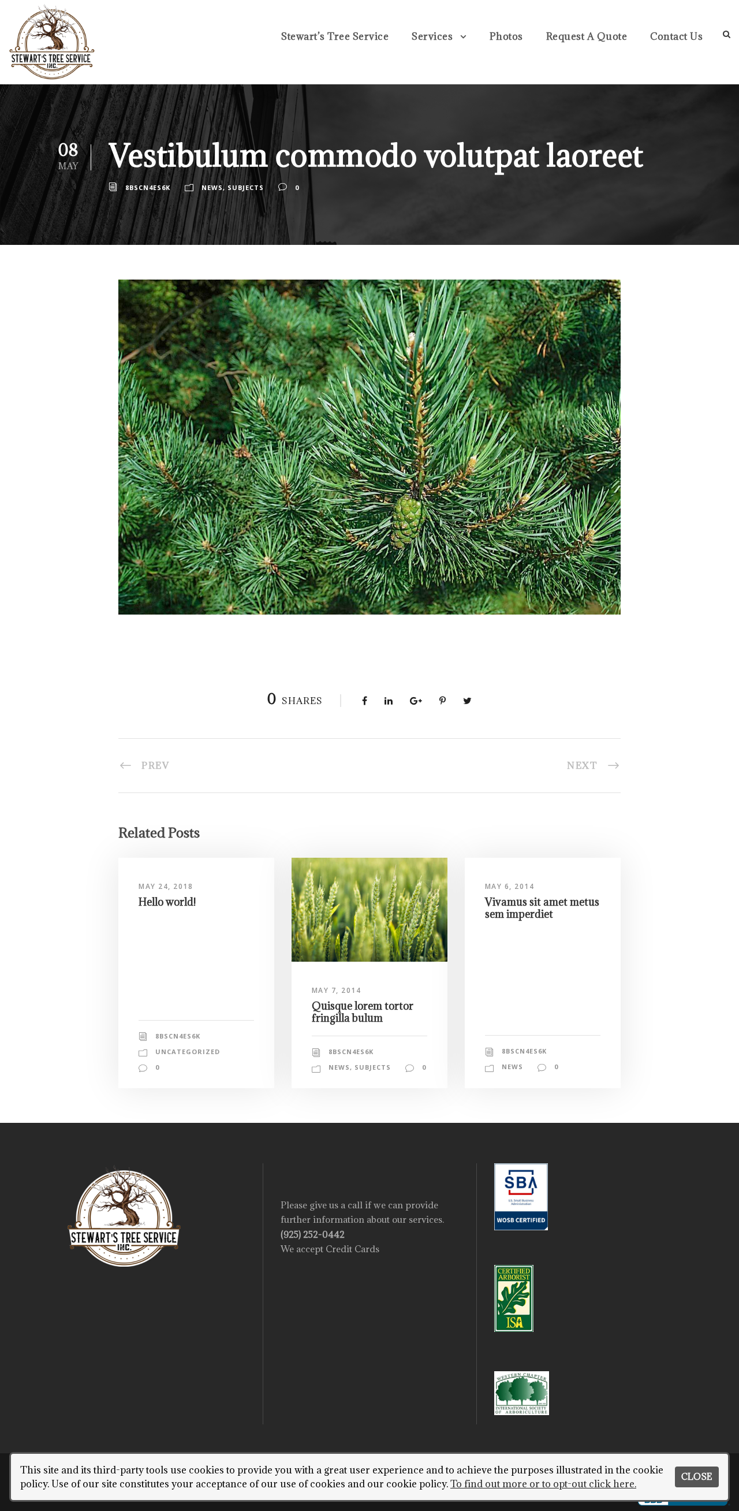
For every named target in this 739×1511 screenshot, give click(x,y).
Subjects (245, 187)
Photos (506, 36)
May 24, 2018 (166, 886)
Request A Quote (587, 36)
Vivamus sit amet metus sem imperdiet (542, 907)
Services (432, 36)
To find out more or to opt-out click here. (543, 1483)
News (212, 187)
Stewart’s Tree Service (335, 36)
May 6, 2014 (510, 886)
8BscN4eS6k (147, 187)
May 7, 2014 (336, 990)
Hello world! (167, 902)
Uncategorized (187, 1051)
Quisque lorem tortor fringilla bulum (362, 1011)
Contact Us (676, 36)
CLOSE (696, 1476)
